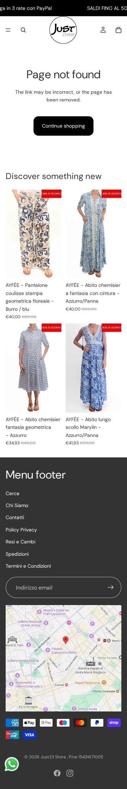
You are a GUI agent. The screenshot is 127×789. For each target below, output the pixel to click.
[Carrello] (118, 30)
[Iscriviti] (110, 587)
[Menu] (8, 30)
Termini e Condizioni (28, 566)
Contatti (15, 517)
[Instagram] (70, 773)
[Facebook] (57, 773)
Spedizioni (17, 554)
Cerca (12, 493)
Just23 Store (54, 757)
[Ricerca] (23, 30)
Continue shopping (63, 126)
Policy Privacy (21, 529)
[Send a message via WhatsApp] (12, 764)
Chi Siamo (17, 505)
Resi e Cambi (20, 541)
